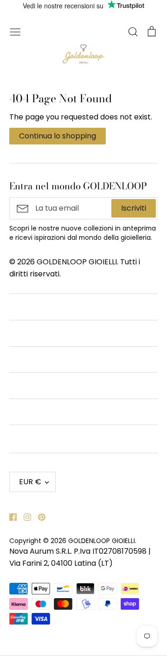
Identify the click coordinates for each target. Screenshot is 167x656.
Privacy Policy (34, 385)
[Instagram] (24, 516)
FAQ (17, 411)
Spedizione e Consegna (51, 437)
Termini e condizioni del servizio (65, 333)
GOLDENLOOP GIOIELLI (101, 540)
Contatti (24, 306)
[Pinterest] (38, 516)
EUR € (30, 481)
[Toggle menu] (15, 31)
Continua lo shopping (57, 136)
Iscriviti (133, 208)
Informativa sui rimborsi (52, 359)
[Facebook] (9, 516)
